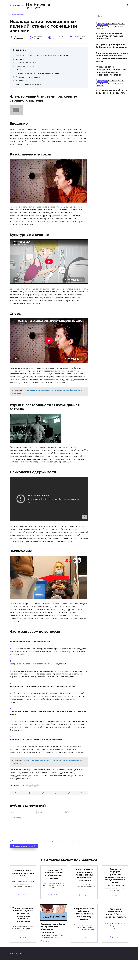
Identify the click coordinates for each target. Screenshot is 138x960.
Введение (20, 59)
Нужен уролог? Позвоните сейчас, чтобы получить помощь (54, 874)
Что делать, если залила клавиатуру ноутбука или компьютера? (109, 36)
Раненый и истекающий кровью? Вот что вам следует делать (115, 913)
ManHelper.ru (38, 4)
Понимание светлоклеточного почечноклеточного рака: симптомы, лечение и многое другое (112, 57)
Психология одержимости (28, 77)
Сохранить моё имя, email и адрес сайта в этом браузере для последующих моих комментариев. (47, 841)
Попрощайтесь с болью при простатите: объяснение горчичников (52, 928)
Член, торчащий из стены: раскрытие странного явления (42, 55)
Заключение (21, 81)
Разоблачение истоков (26, 63)
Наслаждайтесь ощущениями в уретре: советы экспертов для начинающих (84, 874)
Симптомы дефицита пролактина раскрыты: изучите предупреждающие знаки (115, 875)
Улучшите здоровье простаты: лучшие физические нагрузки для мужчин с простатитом (23, 914)
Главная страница (17, 15)
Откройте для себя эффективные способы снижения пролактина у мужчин (84, 913)
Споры (19, 70)
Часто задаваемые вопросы (28, 84)
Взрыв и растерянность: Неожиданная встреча (37, 73)
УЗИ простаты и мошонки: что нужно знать (23, 873)
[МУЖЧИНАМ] (112, 29)
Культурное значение (26, 66)
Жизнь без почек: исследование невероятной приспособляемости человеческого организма (111, 71)
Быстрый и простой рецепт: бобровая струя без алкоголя (111, 45)
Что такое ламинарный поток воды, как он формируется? (111, 91)
